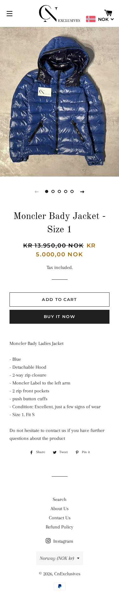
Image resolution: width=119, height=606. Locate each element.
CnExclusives (67, 574)
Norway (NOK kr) (57, 558)
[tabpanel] (59, 101)
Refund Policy (59, 527)
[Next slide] (82, 191)
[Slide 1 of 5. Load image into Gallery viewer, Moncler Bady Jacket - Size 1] (47, 191)
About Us (59, 508)
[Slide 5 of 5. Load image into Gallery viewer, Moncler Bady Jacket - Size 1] (72, 191)
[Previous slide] (37, 191)
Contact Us (59, 518)
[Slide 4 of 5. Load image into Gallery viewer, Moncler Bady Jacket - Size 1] (66, 191)
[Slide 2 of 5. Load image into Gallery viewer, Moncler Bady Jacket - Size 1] (53, 191)
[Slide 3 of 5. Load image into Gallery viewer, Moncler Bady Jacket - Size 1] (59, 191)
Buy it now (59, 316)
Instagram (62, 541)
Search (59, 499)
